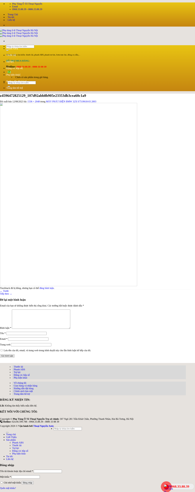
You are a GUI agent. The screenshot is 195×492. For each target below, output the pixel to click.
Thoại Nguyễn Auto (43, 426)
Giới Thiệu (11, 437)
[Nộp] (7, 432)
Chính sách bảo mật (23, 391)
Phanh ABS (12, 48)
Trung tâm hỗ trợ (14, 88)
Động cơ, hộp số (14, 68)
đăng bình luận (46, 288)
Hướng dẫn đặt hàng (16, 81)
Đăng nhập (27, 483)
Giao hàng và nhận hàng (25, 385)
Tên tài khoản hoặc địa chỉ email (16, 471)
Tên (3, 333)
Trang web (5, 344)
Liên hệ (11, 20)
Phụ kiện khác (13, 74)
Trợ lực (9, 61)
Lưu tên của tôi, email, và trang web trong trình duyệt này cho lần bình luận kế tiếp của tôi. (47, 350)
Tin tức (11, 17)
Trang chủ (11, 434)
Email (3, 339)
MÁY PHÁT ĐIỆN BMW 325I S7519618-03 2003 (71, 101)
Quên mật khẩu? (8, 488)
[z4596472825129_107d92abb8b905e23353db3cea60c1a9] (68, 285)
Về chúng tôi (20, 383)
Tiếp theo (6, 293)
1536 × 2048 (33, 101)
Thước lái (11, 55)
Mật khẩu (5, 477)
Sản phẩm (11, 440)
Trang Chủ (13, 14)
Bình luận (5, 328)
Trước (4, 291)
